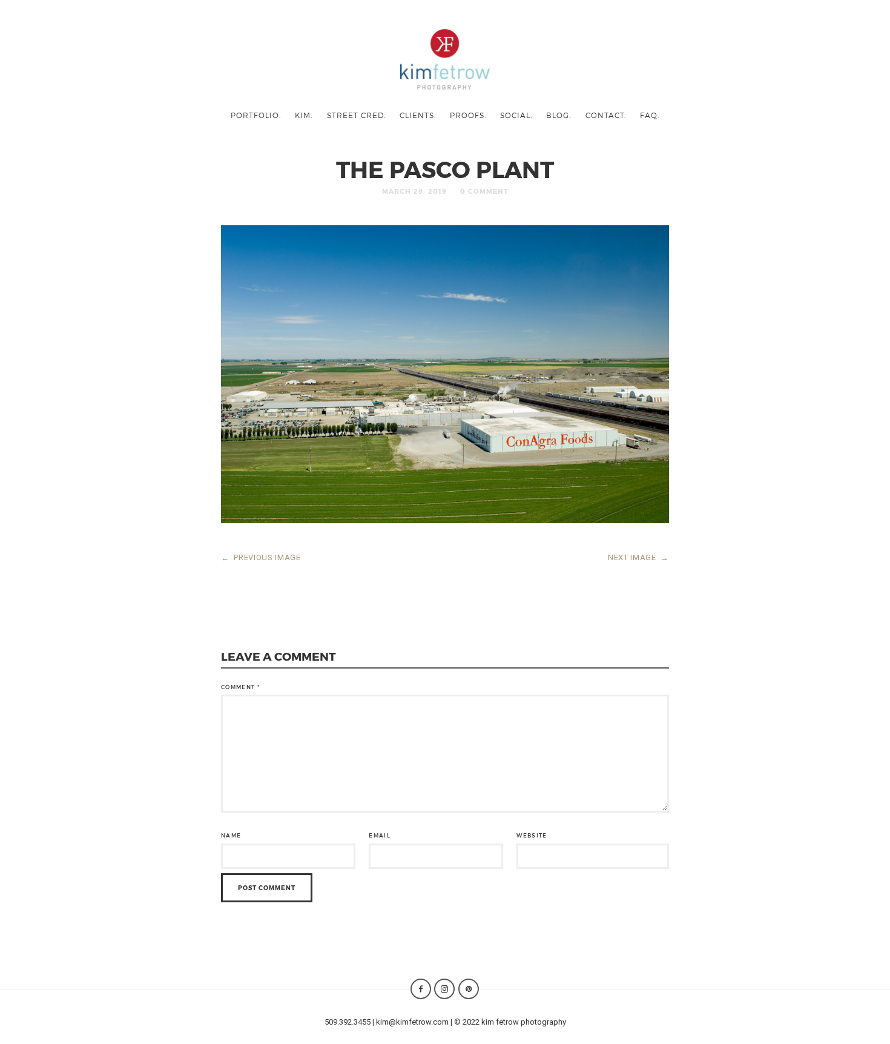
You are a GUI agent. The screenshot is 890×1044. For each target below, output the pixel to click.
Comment (240, 687)
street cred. (356, 115)
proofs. (468, 115)
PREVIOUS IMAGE (261, 557)
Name (231, 835)
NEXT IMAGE (638, 557)
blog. (558, 115)
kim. (303, 115)
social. (516, 115)
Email (380, 835)
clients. (418, 115)
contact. (605, 115)
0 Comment (484, 191)
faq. (649, 115)
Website (531, 835)
